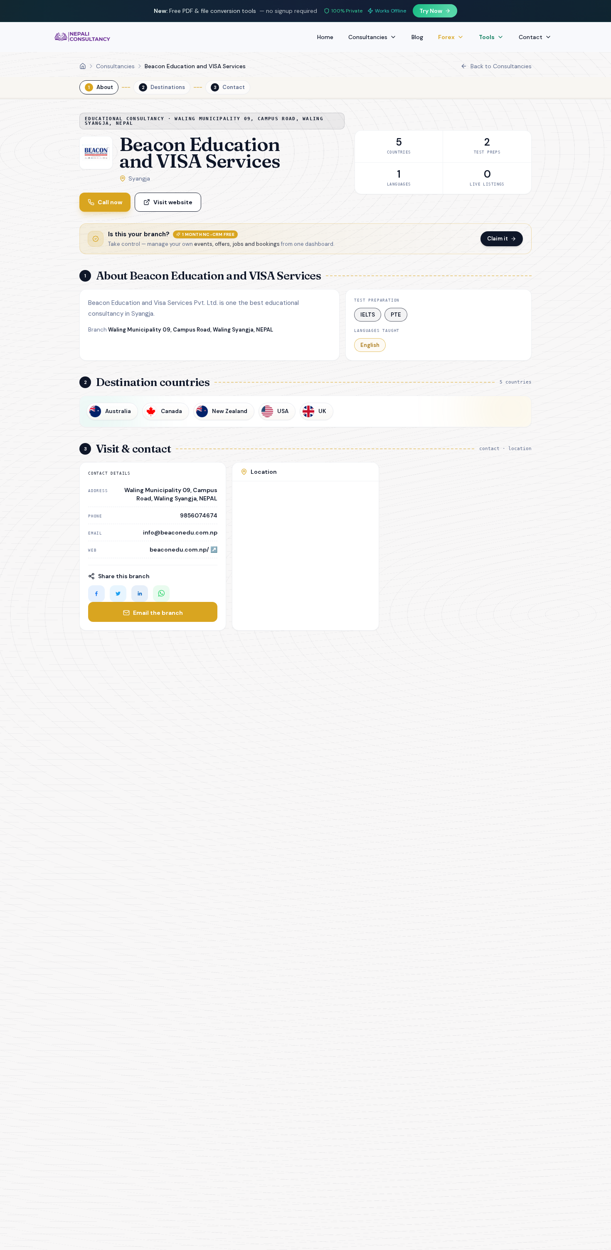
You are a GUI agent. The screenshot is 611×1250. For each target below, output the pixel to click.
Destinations (163, 87)
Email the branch (158, 612)
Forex (446, 37)
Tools (487, 37)
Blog (417, 37)
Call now (110, 202)
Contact (530, 37)
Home (325, 37)
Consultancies (367, 37)
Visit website (172, 202)
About (100, 87)
